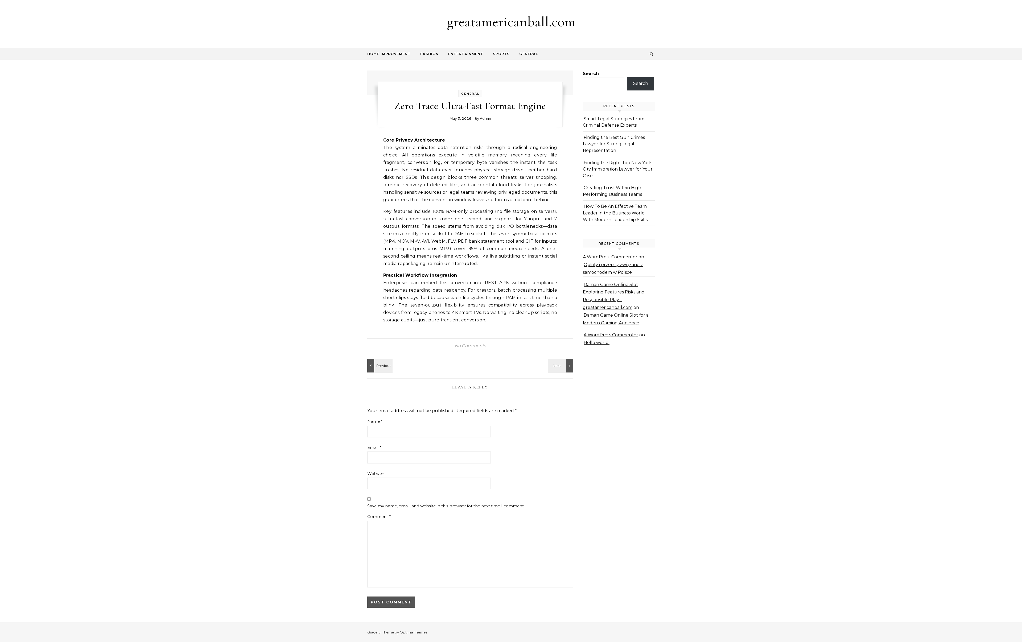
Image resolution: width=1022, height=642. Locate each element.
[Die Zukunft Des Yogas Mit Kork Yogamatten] (561, 365)
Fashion (429, 54)
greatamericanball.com (511, 21)
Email (374, 447)
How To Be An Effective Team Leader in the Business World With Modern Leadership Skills (615, 213)
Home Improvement (389, 54)
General (528, 54)
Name (375, 421)
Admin (485, 118)
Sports (501, 54)
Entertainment (465, 54)
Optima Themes (413, 632)
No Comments (470, 345)
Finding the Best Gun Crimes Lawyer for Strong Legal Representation (614, 144)
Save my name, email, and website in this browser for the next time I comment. (446, 505)
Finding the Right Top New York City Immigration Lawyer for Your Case (618, 169)
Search (591, 73)
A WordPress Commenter (611, 334)
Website (375, 473)
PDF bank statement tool (486, 241)
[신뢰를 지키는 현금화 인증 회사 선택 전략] (379, 365)
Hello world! (596, 342)
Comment (379, 516)
